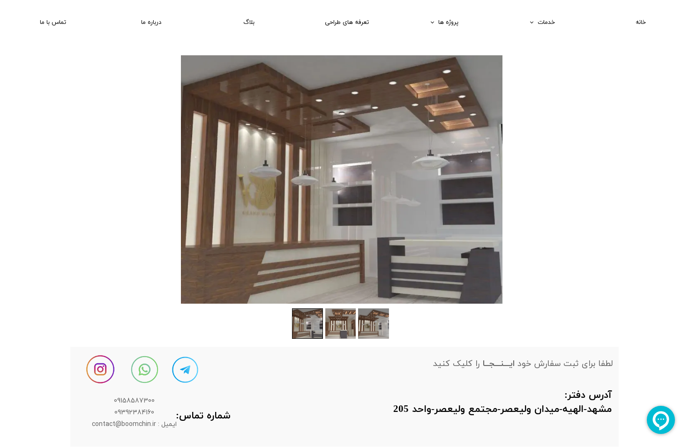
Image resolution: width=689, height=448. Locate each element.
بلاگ (249, 22)
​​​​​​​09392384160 (134, 412)
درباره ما (151, 22)
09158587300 (134, 400)
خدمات (546, 22)
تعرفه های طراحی (347, 22)
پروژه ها (448, 22)
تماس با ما (53, 22)
